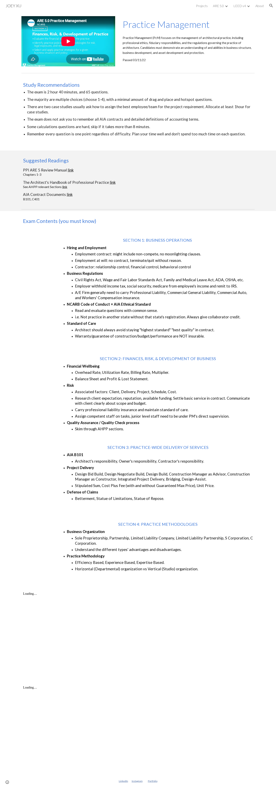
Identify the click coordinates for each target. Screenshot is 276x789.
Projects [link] (202, 6)
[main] (188, 24)
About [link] (259, 6)
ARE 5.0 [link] (218, 6)
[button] (271, 5)
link (71, 170)
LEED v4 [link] (239, 6)
